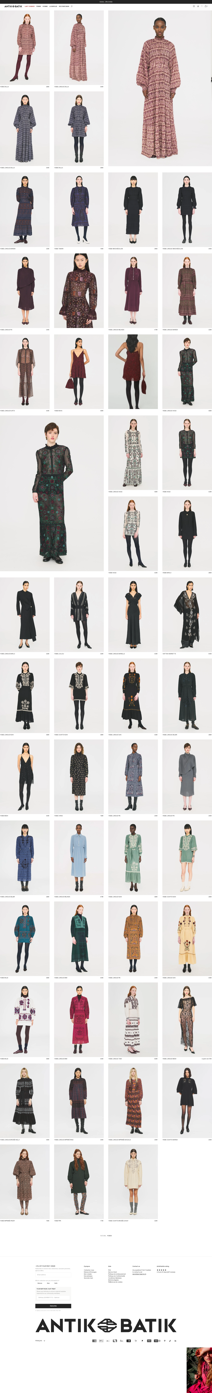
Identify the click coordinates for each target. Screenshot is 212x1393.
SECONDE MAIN (64, 6)
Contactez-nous (89, 1270)
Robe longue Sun (115, 734)
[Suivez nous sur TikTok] (170, 1341)
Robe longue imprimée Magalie (120, 1139)
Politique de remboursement (117, 1274)
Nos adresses (88, 1276)
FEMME (38, 6)
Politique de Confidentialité (116, 1276)
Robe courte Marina (170, 1139)
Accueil (103, 1235)
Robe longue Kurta (7, 410)
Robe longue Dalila (62, 86)
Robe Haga (166, 491)
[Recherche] (71, 6)
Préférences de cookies (115, 1282)
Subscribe (53, 1306)
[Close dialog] (208, 1351)
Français (38, 1340)
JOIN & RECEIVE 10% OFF (190, 1385)
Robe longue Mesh (169, 1058)
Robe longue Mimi (61, 977)
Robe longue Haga (169, 410)
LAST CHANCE (30, 6)
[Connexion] (198, 6)
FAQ (109, 1270)
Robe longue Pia (6, 329)
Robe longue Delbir (170, 734)
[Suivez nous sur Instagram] (159, 1341)
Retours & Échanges (90, 1272)
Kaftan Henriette (169, 653)
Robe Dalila (4, 86)
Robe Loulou (59, 653)
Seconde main (88, 1278)
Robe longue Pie (114, 815)
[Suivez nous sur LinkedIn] (175, 1341)
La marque (53, 6)
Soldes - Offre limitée (106, 1)
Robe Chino (59, 815)
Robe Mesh (4, 815)
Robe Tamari (59, 248)
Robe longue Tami (115, 1058)
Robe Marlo (167, 572)
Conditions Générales (114, 1278)
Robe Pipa (58, 1220)
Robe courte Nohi (61, 734)
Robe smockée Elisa (116, 248)
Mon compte (88, 1274)
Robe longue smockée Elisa (173, 248)
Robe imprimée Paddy (7, 1220)
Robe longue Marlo (7, 653)
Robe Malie (4, 977)
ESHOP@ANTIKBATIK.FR (139, 1274)
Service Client (112, 1272)
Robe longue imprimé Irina (64, 1139)
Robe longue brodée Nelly (10, 1139)
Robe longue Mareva (7, 248)
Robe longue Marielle (117, 653)
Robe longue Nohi (7, 734)
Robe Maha (58, 410)
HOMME (45, 6)
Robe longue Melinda (116, 329)
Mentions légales (113, 1280)
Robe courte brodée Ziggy (118, 1220)
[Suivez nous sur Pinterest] (164, 1341)
